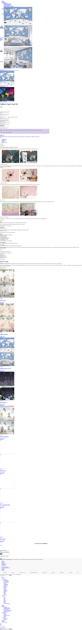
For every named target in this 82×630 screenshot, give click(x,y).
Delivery (3, 568)
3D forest (5, 588)
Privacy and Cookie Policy (6, 567)
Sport (4, 593)
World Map (4, 70)
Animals (5, 585)
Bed (4, 596)
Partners (3, 569)
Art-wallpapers (6, 582)
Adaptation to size (7, 3)
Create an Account (3, 627)
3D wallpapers (6, 580)
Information (3, 565)
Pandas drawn (3, 470)
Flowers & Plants (6, 581)
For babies (19, 136)
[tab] (42, 139)
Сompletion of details (8, 4)
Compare (3, 621)
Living (5, 598)
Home (1, 70)
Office (5, 602)
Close (1, 624)
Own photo (3, 564)
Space (5, 587)
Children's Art (10, 136)
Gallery (5, 614)
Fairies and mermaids (4, 436)
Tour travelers (2, 538)
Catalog (3, 562)
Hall (4, 599)
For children (5, 583)
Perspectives (5, 590)
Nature (5, 592)
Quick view (2, 337)
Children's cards (8, 70)
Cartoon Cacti (3, 300)
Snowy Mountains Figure (5, 504)
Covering (5, 589)
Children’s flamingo (4, 334)
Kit (4, 597)
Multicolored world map (3, 101)
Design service (4, 563)
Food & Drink (6, 584)
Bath (4, 601)
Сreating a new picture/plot (9, 6)
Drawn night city (3, 402)
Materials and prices (7, 615)
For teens (5, 591)
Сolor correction (7, 5)
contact (3, 251)
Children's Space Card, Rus (4, 85)
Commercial (5, 618)
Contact (3, 570)
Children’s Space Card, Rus (5, 368)
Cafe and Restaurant (7, 603)
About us (5, 613)
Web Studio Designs (18, 574)
